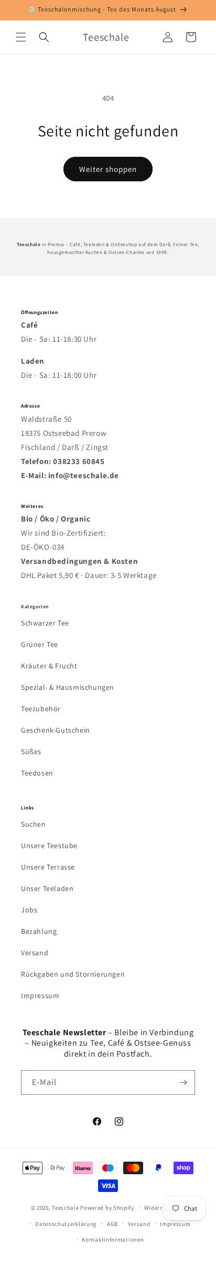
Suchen (33, 824)
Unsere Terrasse (48, 867)
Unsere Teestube (49, 845)
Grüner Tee (39, 644)
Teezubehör (41, 708)
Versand (34, 952)
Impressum (40, 995)
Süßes (31, 751)
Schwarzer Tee (45, 623)
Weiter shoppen (108, 169)
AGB (112, 1224)
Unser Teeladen (47, 888)
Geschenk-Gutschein (55, 730)
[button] (21, 37)
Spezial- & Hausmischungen (67, 687)
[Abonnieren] (183, 1082)
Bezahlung (39, 931)
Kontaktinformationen (113, 1239)
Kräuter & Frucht (49, 665)
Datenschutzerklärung (66, 1224)
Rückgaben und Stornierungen (73, 974)
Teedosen (37, 773)
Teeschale (65, 1207)
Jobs (29, 909)
